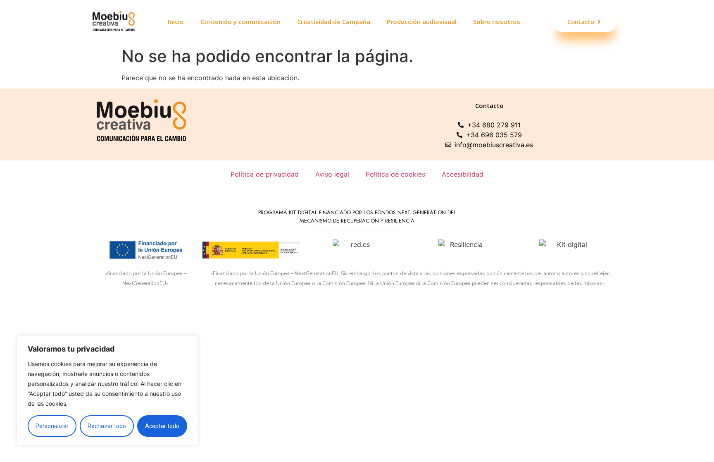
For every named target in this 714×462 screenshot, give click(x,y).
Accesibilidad (462, 174)
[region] (107, 390)
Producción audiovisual (422, 21)
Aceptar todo (162, 426)
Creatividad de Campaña (333, 21)
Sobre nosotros (496, 21)
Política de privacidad (265, 174)
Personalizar (52, 426)
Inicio (176, 21)
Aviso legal (332, 174)
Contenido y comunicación (240, 21)
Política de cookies (395, 174)
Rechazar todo (107, 426)
